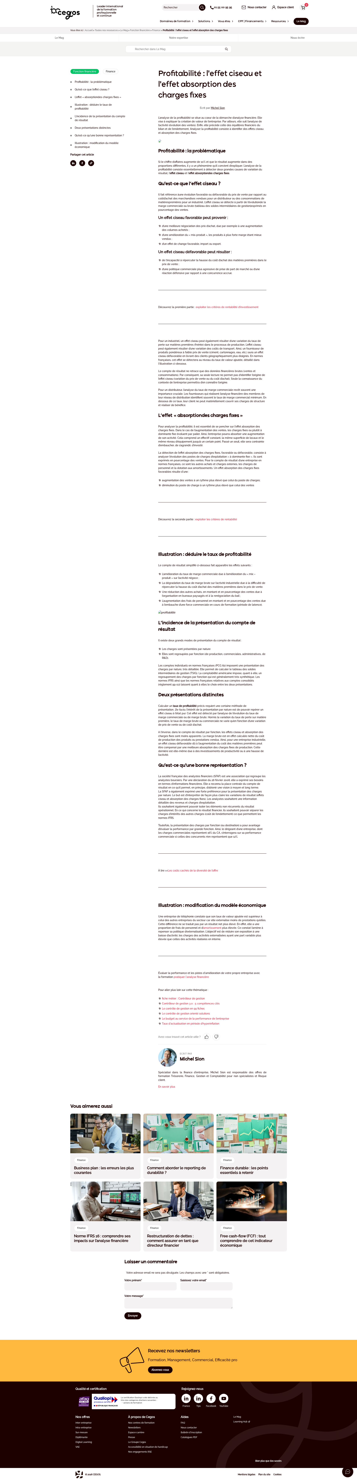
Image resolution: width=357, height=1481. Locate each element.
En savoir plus (166, 1086)
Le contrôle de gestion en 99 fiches (183, 1008)
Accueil (89, 30)
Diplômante (81, 1437)
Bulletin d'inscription (191, 1432)
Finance (156, 30)
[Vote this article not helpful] (216, 1037)
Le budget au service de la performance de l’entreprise (195, 1018)
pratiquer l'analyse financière (191, 976)
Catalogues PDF (189, 1437)
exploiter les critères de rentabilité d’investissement (227, 307)
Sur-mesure (81, 1432)
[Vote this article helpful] (206, 1037)
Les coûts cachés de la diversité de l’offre (193, 870)
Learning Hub (240, 1421)
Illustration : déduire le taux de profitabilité (93, 106)
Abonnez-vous (160, 1369)
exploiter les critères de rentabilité (216, 519)
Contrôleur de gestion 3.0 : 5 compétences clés (191, 1003)
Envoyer (133, 1315)
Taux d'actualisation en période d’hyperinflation (190, 1023)
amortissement (212, 927)
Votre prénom (138, 1280)
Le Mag (124, 30)
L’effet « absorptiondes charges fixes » (98, 97)
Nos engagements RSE (140, 1451)
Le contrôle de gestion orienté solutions (186, 1013)
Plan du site (264, 1474)
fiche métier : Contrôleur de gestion (183, 998)
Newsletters (134, 1427)
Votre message (139, 1295)
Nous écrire (298, 37)
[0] (302, 8)
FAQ (183, 1422)
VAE (77, 1447)
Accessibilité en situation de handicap (148, 1447)
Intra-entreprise (83, 1427)
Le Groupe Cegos (137, 1442)
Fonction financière (140, 30)
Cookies (277, 1474)
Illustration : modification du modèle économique (96, 145)
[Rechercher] (202, 7)
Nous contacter (189, 1427)
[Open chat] (347, 1471)
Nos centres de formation (141, 1422)
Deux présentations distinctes (93, 127)
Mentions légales (246, 1474)
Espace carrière (136, 1432)
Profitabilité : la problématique (93, 81)
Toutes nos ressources (106, 30)
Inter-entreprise (83, 1422)
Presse (131, 1437)
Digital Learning (83, 1442)
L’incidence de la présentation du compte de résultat (100, 118)
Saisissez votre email (198, 1280)
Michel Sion (218, 107)
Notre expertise (178, 37)
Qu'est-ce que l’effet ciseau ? (92, 89)
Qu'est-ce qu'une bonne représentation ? (99, 135)
